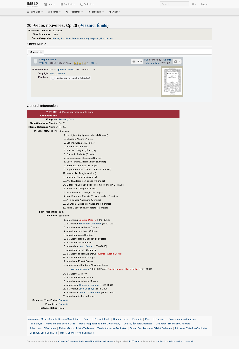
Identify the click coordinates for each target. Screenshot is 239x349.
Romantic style (120, 319)
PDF (146, 59)
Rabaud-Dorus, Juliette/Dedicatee (76, 328)
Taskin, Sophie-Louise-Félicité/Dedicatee (151, 328)
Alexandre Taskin (80, 269)
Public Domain (57, 73)
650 (92, 63)
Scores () (36, 52)
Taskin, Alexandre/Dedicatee (111, 328)
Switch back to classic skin (181, 341)
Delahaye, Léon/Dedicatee (43, 332)
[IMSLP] (33, 4)
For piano (66, 38)
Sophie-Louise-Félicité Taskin (123, 269)
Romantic (64, 300)
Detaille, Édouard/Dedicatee (138, 323)
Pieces (56, 38)
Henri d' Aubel (86, 246)
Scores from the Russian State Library (60, 319)
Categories (33, 319)
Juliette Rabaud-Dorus (109, 253)
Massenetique (153, 63)
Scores (87, 319)
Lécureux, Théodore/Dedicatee (191, 328)
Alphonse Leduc (64, 69)
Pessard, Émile (93, 25)
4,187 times (135, 341)
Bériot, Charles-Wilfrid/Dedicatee (77, 332)
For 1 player (106, 38)
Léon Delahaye (86, 288)
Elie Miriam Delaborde (90, 223)
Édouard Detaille (87, 220)
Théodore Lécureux (89, 285)
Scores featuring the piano (85, 38)
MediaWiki (161, 341)
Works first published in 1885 (60, 323)
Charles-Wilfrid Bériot (89, 292)
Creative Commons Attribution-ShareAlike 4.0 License (85, 341)
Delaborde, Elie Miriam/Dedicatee (173, 323)
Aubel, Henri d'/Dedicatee (43, 328)
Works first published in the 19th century (99, 323)
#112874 (43, 63)
